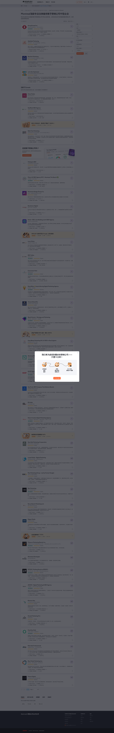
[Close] (77, 352)
